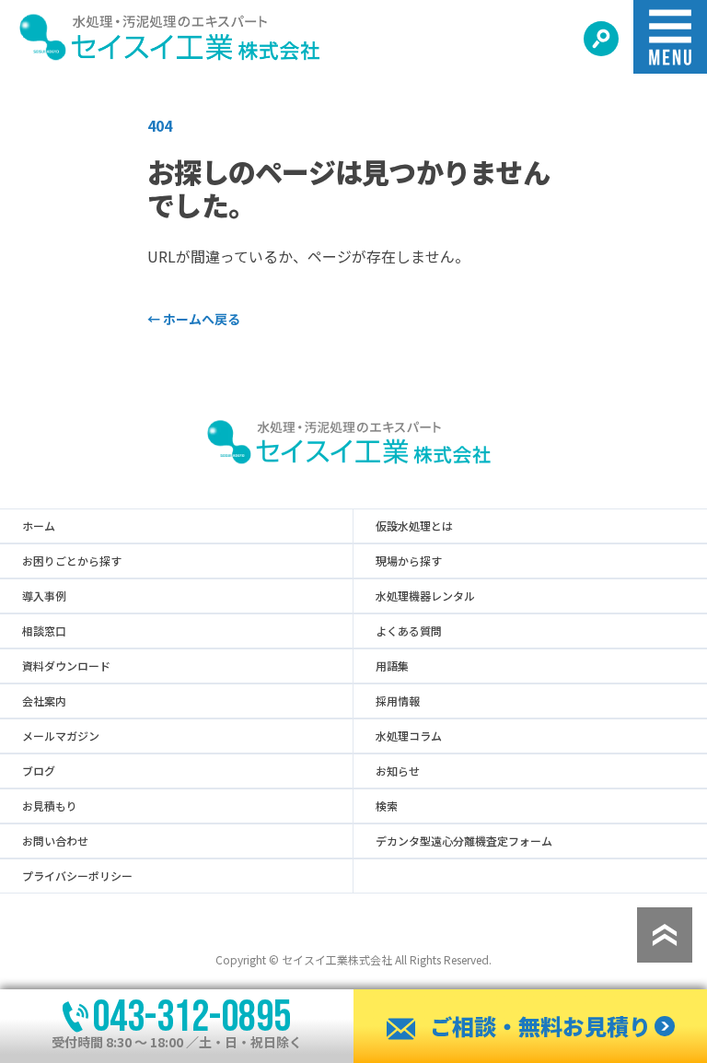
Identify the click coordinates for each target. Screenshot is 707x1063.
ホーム (38, 526)
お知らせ (398, 771)
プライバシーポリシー (77, 876)
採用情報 (398, 701)
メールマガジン (60, 736)
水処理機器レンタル (425, 596)
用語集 (392, 666)
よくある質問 (409, 631)
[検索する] (601, 38)
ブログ (38, 771)
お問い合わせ (55, 841)
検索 (387, 806)
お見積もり (49, 806)
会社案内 (44, 701)
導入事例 (44, 596)
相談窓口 (44, 631)
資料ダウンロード (66, 666)
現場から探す (409, 561)
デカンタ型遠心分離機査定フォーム (464, 841)
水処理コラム (409, 736)
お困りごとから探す (72, 561)
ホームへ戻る (193, 319)
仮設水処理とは (414, 526)
